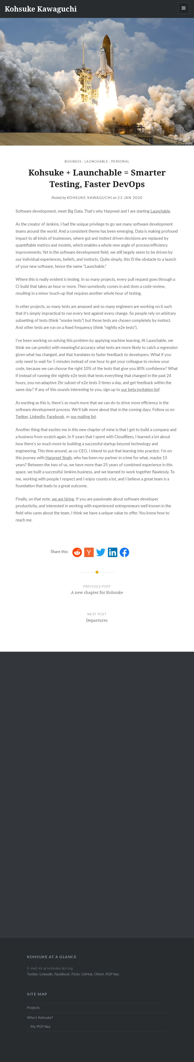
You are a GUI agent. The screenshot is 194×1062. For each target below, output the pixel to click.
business (73, 161)
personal (120, 161)
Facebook (55, 417)
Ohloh (99, 974)
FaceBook (62, 974)
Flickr (75, 974)
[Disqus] (97, 730)
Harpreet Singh (58, 458)
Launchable (160, 211)
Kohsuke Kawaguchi (41, 9)
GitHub (87, 974)
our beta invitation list (140, 390)
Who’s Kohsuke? (40, 1018)
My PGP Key (40, 1026)
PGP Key (112, 974)
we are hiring (63, 499)
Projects (33, 1008)
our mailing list (83, 417)
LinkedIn (37, 417)
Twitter (22, 417)
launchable (96, 161)
